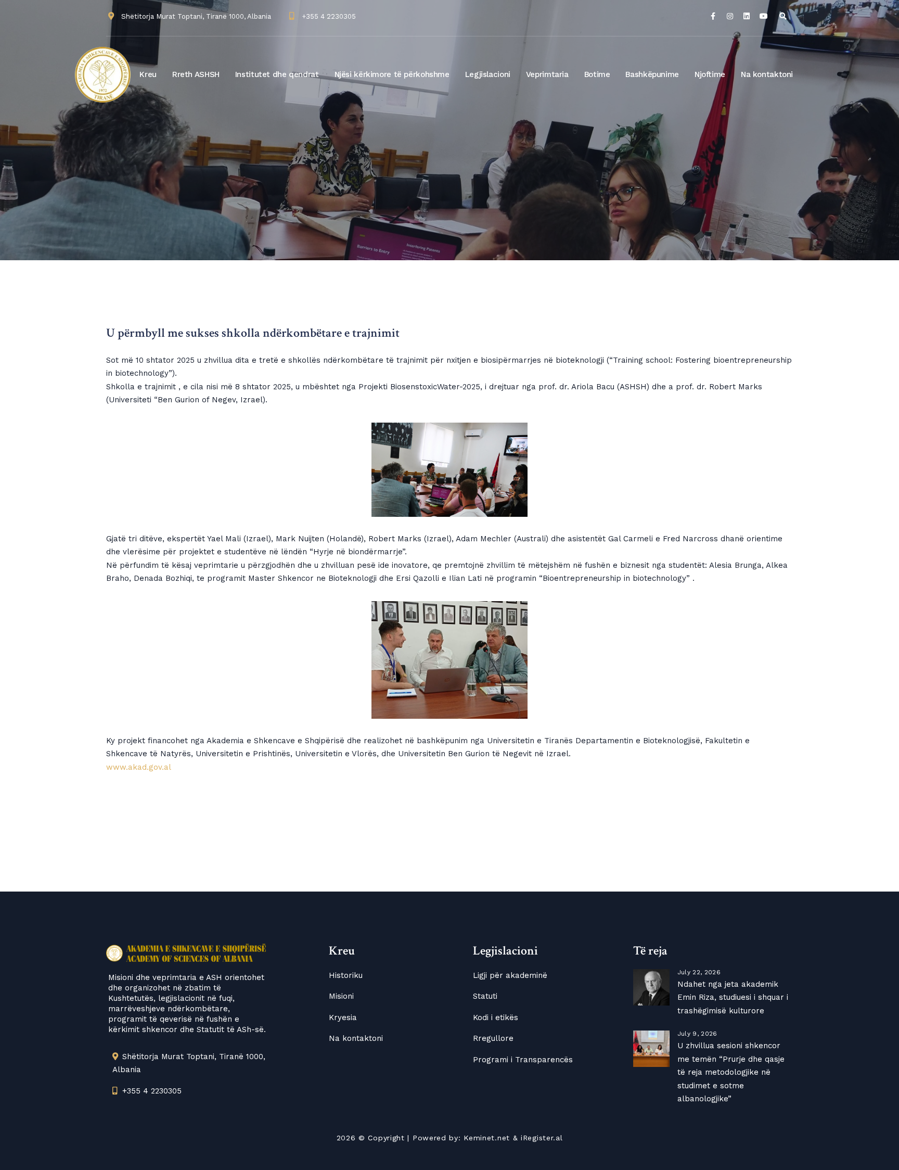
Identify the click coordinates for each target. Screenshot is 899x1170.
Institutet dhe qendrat (277, 74)
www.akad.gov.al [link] (138, 767)
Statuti (485, 996)
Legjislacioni (487, 74)
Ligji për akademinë (510, 975)
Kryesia (343, 1017)
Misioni (341, 996)
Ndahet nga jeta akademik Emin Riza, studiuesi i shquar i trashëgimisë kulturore (732, 997)
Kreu (148, 74)
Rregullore (493, 1038)
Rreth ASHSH (196, 74)
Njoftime (710, 74)
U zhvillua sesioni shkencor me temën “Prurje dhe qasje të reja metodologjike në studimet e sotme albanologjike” (731, 1072)
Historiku (346, 975)
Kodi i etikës (495, 1017)
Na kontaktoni (767, 74)
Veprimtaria (547, 74)
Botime (597, 74)
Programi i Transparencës (523, 1059)
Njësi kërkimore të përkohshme (392, 74)
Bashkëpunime (652, 74)
